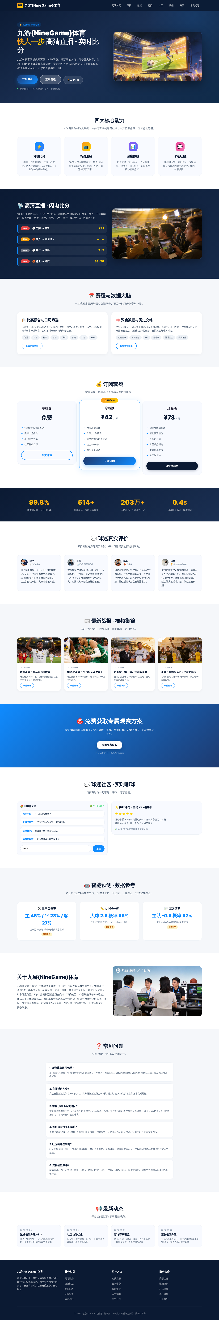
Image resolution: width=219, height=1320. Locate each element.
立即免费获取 (109, 744)
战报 (171, 5)
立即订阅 (109, 460)
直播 (129, 5)
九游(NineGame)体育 (39, 5)
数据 (139, 5)
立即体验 (27, 79)
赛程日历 (69, 1288)
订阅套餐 (69, 1293)
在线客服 (163, 1298)
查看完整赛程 (32, 346)
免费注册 (116, 1278)
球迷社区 (69, 1298)
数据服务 (163, 1283)
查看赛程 (50, 79)
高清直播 (69, 1278)
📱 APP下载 (73, 80)
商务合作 (116, 1298)
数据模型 (69, 1283)
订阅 (150, 5)
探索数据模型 (126, 346)
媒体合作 (163, 1293)
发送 (99, 849)
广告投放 (163, 1288)
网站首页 (116, 5)
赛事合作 (163, 1278)
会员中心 (116, 1283)
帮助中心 (116, 1288)
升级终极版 (172, 465)
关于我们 (116, 1293)
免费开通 (47, 455)
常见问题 (194, 5)
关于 (182, 5)
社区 (161, 5)
